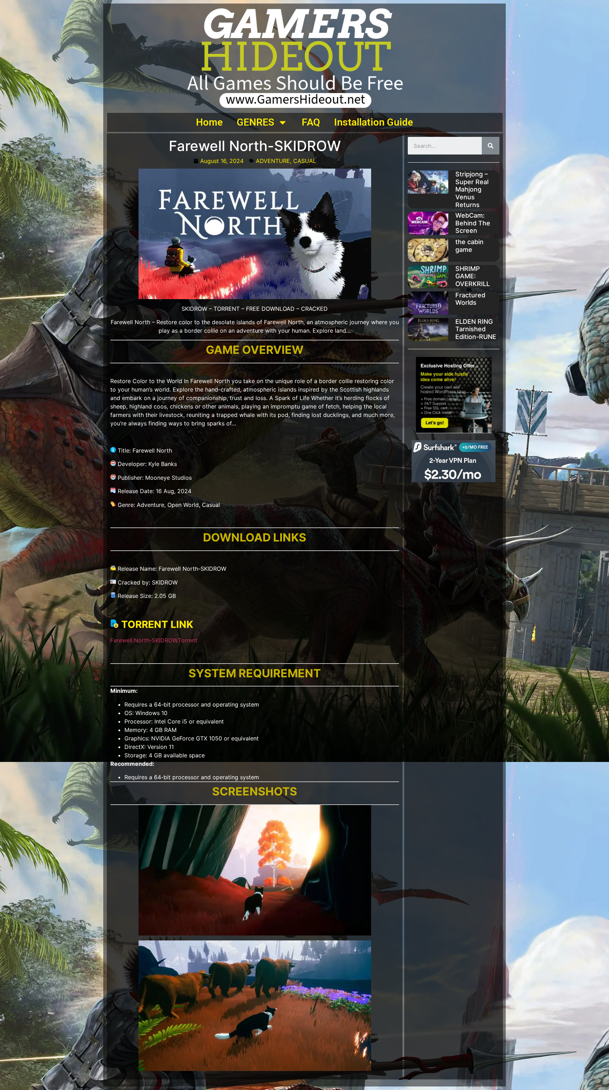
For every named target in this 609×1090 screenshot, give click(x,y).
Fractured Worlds (470, 299)
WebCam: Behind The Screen (472, 223)
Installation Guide (373, 122)
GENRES (255, 122)
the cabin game (469, 245)
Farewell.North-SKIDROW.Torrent (153, 640)
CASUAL (304, 160)
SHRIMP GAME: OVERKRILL (472, 276)
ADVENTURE (273, 160)
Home (209, 122)
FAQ (311, 122)
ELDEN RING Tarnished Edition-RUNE (475, 329)
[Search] (490, 146)
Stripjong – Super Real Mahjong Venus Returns (471, 189)
